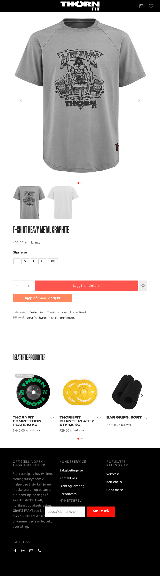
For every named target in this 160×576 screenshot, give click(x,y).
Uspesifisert (78, 312)
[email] (31, 551)
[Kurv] (141, 6)
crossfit (31, 317)
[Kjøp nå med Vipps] (42, 297)
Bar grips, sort (124, 417)
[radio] (16, 261)
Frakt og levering (72, 486)
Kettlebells (114, 482)
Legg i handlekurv (86, 285)
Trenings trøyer (57, 312)
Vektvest (112, 474)
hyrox (43, 317)
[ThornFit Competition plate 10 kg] (33, 392)
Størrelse (20, 252)
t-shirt (53, 317)
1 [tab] (78, 183)
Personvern (68, 494)
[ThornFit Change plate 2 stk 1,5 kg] (80, 392)
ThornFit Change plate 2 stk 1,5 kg (77, 421)
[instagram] (23, 551)
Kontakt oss (68, 478)
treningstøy (67, 317)
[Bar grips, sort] (126, 392)
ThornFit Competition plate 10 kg (27, 421)
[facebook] (15, 551)
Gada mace (114, 490)
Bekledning (36, 312)
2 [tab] (82, 183)
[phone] (40, 551)
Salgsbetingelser (72, 470)
